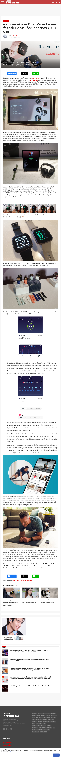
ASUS (33, 723)
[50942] (14, 641)
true (44, 723)
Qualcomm (39, 723)
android (53, 713)
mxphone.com (7, 741)
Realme (45, 719)
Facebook (49, 727)
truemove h (42, 727)
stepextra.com (7, 742)
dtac (33, 717)
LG (51, 717)
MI (45, 725)
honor (40, 721)
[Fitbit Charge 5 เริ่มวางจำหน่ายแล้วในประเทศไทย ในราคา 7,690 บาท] (49, 597)
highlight (53, 715)
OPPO (38, 715)
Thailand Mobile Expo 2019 (43, 729)
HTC (55, 717)
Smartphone (43, 731)
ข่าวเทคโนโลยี (7, 745)
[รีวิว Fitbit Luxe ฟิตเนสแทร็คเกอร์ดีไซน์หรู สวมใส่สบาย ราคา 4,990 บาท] (30, 597)
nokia (48, 717)
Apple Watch (35, 731)
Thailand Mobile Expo (37, 725)
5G (53, 727)
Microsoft (38, 719)
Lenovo (49, 725)
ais (48, 713)
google (48, 715)
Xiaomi (33, 715)
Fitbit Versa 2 (29, 580)
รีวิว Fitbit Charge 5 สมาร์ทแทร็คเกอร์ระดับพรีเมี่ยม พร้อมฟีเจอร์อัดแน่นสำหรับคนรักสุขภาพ (11, 602)
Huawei (44, 713)
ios (37, 717)
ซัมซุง (49, 719)
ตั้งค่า (10, 752)
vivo (40, 717)
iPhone (43, 715)
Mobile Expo (46, 721)
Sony (44, 717)
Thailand (34, 721)
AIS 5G (33, 729)
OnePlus (53, 721)
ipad (33, 719)
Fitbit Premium (20, 580)
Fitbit (14, 580)
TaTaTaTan (14, 35)
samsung (34, 713)
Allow (56, 755)
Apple (39, 713)
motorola (35, 727)
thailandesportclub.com (10, 744)
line (53, 719)
